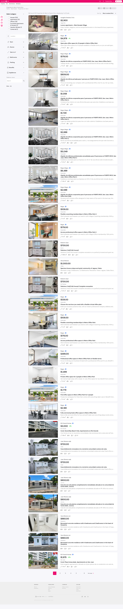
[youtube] (85, 597)
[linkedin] (88, 597)
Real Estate (64, 588)
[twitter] (82, 597)
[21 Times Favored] (56, 278)
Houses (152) (14, 17)
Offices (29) (13, 21)
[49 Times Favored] (56, 242)
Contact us (50, 588)
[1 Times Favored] (56, 35)
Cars (7, 3)
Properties (3, 3)
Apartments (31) (15, 19)
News (49, 589)
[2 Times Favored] (56, 90)
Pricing (77, 589)
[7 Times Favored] (56, 296)
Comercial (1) (14, 29)
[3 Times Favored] (56, 554)
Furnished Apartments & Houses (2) (16, 24)
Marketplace (18, 3)
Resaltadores (36, 588)
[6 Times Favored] (56, 224)
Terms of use (78, 588)
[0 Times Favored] (56, 17)
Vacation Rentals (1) (16, 27)
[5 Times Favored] (56, 53)
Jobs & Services (12, 3)
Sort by (99, 13)
